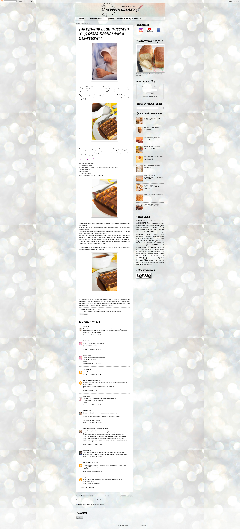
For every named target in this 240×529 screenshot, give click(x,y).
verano (161, 262)
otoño (154, 247)
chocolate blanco (157, 227)
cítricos (155, 234)
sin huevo (152, 258)
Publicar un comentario (88, 487)
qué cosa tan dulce (89, 462)
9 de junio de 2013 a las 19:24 (92, 374)
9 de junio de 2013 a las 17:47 (92, 335)
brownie (161, 223)
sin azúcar (142, 255)
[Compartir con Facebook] (85, 314)
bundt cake (141, 225)
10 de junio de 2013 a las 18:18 (92, 457)
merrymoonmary (123, 525)
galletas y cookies (146, 240)
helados (149, 242)
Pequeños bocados (96, 18)
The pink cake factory (90, 380)
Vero (84, 326)
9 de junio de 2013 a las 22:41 (92, 390)
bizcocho (142, 223)
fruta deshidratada (146, 238)
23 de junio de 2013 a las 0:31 (92, 483)
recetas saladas (154, 251)
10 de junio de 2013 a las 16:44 (92, 444)
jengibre (159, 242)
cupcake (140, 234)
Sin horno (156, 221)
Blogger (143, 525)
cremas (150, 232)
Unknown (86, 369)
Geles (85, 450)
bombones (154, 223)
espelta (148, 236)
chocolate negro (144, 229)
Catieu (85, 341)
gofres (103, 311)
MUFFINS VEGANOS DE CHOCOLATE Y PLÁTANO (152, 204)
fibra (154, 236)
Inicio (107, 496)
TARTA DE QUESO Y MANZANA (153, 194)
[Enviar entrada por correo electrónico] (99, 309)
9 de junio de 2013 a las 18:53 (92, 349)
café (137, 227)
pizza (140, 249)
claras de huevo (158, 229)
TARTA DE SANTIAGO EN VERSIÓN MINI (152, 119)
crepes (160, 232)
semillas (161, 253)
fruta (162, 236)
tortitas (119, 311)
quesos (141, 251)
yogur (149, 264)
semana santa (153, 253)
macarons (139, 245)
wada (84, 396)
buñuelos (149, 225)
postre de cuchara (111, 311)
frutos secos (160, 238)
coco (141, 232)
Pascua (148, 221)
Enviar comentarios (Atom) (93, 499)
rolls (137, 253)
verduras (142, 264)
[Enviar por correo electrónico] (80, 314)
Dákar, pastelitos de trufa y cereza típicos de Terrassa (152, 138)
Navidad (139, 221)
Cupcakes (110, 18)
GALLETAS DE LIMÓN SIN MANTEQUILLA (152, 166)
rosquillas (143, 253)
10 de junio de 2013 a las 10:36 (92, 423)
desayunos (97, 311)
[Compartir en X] (83, 314)
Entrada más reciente (85, 496)
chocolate (90, 311)
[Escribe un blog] (81, 314)
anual (85, 311)
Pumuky (85, 410)
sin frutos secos (155, 255)
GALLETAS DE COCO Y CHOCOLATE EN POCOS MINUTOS (151, 186)
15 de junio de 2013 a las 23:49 (92, 471)
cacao (156, 225)
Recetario (82, 18)
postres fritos (160, 249)
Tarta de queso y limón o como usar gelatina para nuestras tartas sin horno (153, 158)
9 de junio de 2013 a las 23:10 (92, 404)
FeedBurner (154, 96)
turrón (137, 262)
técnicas (144, 262)
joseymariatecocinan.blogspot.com (94, 428)
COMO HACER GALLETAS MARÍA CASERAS (152, 147)
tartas (151, 260)
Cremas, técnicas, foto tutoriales (129, 18)
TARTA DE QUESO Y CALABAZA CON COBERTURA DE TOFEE (153, 177)
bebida (162, 220)
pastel (162, 247)
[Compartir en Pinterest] (87, 314)
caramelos (145, 227)
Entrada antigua (126, 496)
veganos (152, 262)
